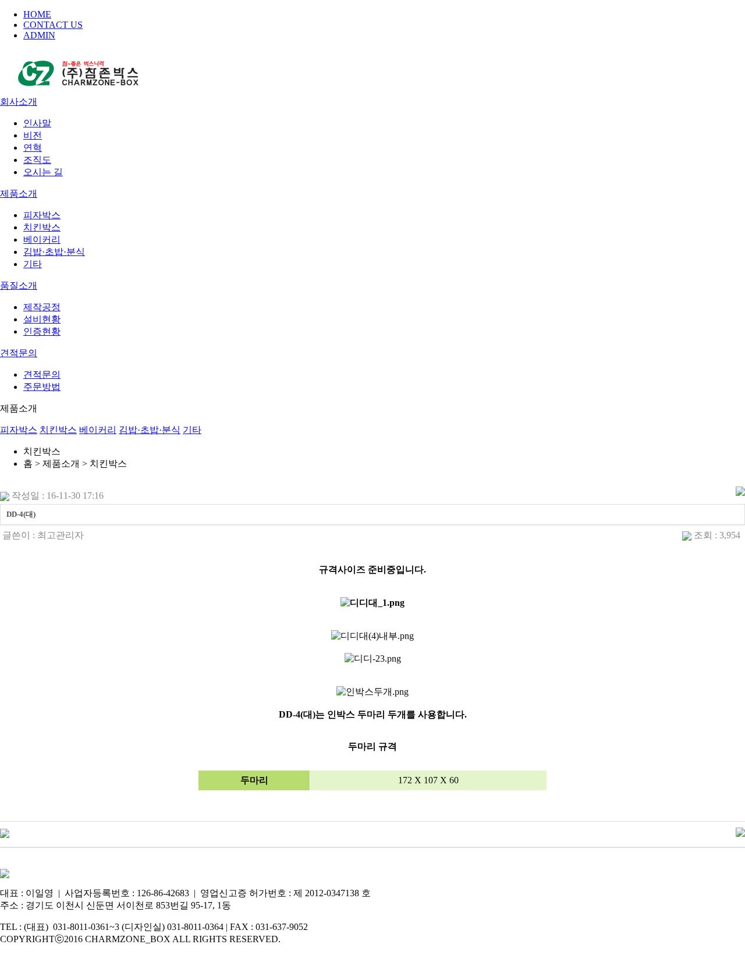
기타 (32, 264)
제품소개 (18, 193)
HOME (37, 14)
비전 (32, 135)
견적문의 (18, 353)
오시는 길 (43, 172)
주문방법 (42, 387)
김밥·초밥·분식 (54, 252)
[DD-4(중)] (4, 832)
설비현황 (42, 319)
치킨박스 (42, 227)
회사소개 (18, 101)
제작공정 (42, 307)
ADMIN (39, 35)
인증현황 (42, 331)
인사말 (37, 123)
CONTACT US (53, 25)
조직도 (37, 160)
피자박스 (42, 215)
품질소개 (18, 285)
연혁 (32, 147)
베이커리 (42, 239)
